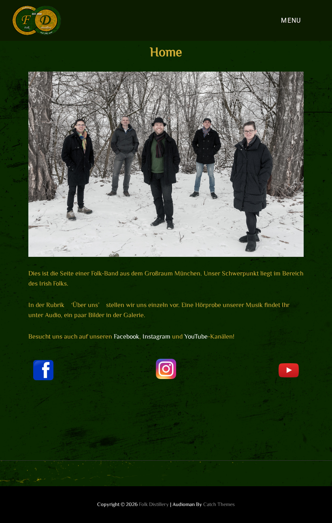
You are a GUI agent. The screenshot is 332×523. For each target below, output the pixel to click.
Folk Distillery (154, 504)
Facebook (126, 336)
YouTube (196, 336)
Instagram (156, 336)
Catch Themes (219, 504)
